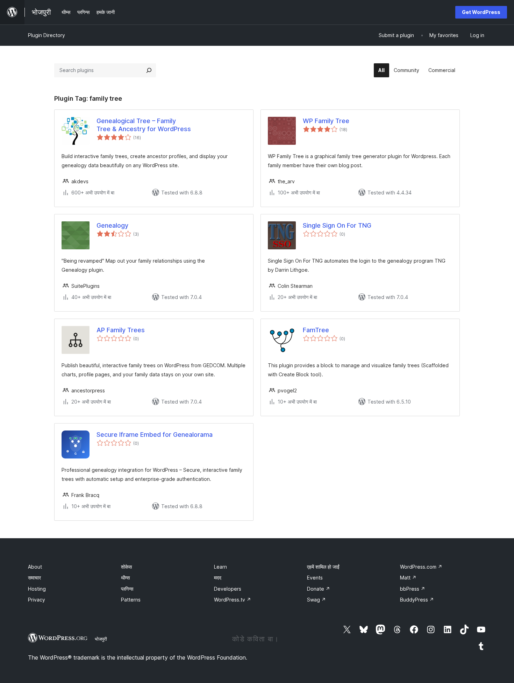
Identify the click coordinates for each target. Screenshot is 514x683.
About (35, 567)
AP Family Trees (121, 330)
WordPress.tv (232, 600)
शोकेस (126, 567)
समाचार (34, 578)
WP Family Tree (326, 120)
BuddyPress (417, 600)
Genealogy (112, 225)
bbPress (412, 589)
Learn (220, 567)
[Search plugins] (149, 70)
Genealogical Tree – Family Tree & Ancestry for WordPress (144, 125)
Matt (408, 578)
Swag (316, 600)
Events (315, 578)
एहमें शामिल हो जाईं (323, 567)
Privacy (36, 600)
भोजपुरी (101, 639)
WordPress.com (421, 567)
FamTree (316, 330)
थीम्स (125, 578)
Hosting (37, 589)
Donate (318, 589)
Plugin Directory (46, 35)
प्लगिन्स (127, 589)
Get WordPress (481, 12)
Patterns (131, 600)
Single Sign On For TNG (337, 225)
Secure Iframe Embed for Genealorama (155, 434)
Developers (227, 589)
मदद (217, 578)
